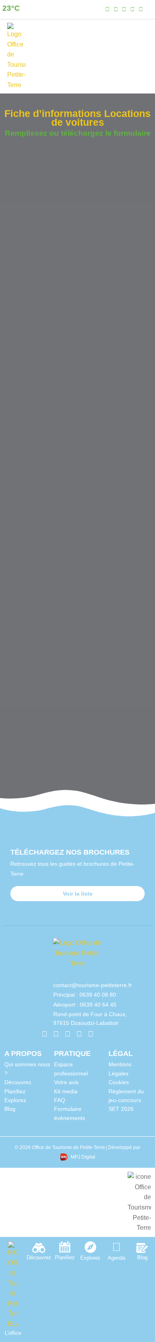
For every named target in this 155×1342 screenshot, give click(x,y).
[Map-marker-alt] (149, 9)
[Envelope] (102, 1034)
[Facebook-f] (107, 9)
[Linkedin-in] (124, 9)
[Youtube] (132, 9)
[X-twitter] (140, 9)
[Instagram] (115, 9)
